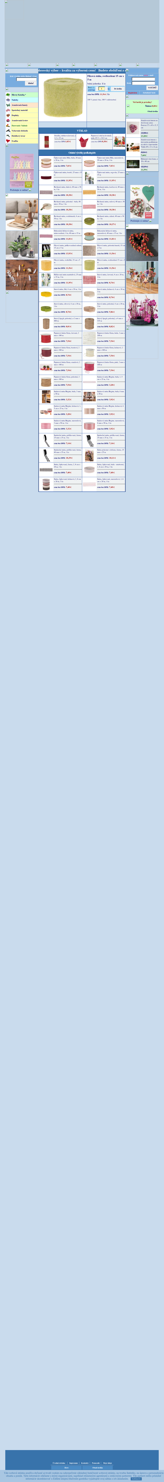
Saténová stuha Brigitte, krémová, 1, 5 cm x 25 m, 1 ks (67, 407)
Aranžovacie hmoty (20, 105)
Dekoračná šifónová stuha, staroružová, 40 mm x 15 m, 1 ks (109, 231)
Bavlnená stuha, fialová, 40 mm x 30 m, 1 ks (67, 188)
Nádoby (15, 100)
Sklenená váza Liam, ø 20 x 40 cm (149, 160)
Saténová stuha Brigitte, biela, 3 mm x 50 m (67, 392)
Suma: (148, 106)
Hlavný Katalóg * (19, 94)
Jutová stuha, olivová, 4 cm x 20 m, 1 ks (67, 304)
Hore (67, 1467)
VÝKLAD (82, 130)
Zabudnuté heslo (149, 92)
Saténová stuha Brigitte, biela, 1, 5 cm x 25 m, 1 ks (110, 378)
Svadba (15, 141)
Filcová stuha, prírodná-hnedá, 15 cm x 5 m (111, 246)
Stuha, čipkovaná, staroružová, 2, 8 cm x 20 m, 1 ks (110, 480)
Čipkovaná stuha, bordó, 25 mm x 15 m (68, 173)
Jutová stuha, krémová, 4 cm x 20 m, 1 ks (111, 290)
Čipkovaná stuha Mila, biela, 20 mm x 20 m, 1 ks (67, 158)
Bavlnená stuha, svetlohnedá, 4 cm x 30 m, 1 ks (67, 217)
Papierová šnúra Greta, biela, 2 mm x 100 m (111, 334)
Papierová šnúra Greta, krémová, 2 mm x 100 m (110, 348)
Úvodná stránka (59, 1463)
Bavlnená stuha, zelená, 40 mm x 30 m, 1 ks (110, 217)
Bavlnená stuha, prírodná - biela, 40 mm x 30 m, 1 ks (67, 202)
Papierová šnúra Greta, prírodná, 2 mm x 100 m (67, 378)
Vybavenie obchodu (20, 130)
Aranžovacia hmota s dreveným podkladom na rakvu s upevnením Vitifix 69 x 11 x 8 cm (149, 143)
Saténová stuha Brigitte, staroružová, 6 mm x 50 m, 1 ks (110, 421)
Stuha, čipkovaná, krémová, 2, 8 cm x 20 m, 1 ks (67, 480)
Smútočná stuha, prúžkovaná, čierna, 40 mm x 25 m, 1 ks (67, 451)
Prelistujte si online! (19, 189)
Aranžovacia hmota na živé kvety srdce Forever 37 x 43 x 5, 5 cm (149, 124)
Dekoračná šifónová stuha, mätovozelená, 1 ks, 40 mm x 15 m (67, 231)
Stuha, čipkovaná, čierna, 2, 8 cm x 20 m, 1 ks (67, 465)
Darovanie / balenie (19, 125)
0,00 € (154, 105)
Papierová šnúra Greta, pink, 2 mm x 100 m (111, 363)
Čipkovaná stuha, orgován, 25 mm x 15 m (110, 173)
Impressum (73, 1463)
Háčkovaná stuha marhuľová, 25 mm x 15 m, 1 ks (67, 275)
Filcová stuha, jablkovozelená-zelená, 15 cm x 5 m (68, 246)
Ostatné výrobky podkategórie (82, 152)
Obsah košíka (153, 111)
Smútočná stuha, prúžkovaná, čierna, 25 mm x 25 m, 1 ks (67, 436)
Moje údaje (107, 1463)
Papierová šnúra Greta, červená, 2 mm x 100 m (66, 334)
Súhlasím (136, 1479)
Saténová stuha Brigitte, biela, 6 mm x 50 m (110, 392)
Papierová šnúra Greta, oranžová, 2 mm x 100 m (67, 363)
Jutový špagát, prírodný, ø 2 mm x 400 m (67, 319)
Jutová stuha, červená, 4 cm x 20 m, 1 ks (110, 275)
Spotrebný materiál (20, 110)
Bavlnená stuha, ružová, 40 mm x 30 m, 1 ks (111, 202)
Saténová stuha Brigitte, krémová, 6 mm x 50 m (110, 407)
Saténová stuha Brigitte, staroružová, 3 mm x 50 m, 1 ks (67, 421)
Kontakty (85, 1463)
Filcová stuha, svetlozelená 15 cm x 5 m (111, 261)
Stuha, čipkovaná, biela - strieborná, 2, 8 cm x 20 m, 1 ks (110, 465)
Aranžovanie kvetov (20, 120)
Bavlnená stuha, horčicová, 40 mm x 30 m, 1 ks (110, 188)
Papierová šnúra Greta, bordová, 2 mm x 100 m (66, 348)
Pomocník (96, 1463)
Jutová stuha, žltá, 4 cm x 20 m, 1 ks (67, 289)
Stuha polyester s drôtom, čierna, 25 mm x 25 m (110, 451)
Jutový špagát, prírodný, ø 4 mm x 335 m (110, 319)
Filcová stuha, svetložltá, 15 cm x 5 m (67, 261)
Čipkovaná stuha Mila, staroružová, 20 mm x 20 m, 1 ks (110, 158)
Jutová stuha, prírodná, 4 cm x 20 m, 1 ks (111, 304)
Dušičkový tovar (18, 135)
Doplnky (15, 115)
